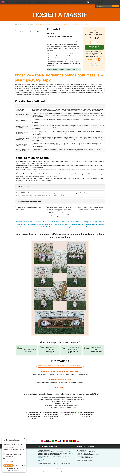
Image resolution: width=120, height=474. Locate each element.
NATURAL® (40, 457)
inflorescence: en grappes (24, 222)
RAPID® (40, 460)
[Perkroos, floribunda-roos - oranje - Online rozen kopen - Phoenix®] (67, 441)
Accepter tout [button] (8, 465)
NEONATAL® (41, 465)
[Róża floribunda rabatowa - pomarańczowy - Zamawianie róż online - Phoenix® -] (45, 441)
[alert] (14, 454)
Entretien (54, 2)
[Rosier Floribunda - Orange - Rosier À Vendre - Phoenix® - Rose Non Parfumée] (64, 441)
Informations (62, 2)
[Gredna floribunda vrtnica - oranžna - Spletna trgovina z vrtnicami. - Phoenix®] (50, 441)
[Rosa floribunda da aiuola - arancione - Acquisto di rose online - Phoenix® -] (53, 441)
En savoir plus (16, 451)
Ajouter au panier (95, 47)
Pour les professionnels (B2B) (76, 2)
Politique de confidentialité (47, 471)
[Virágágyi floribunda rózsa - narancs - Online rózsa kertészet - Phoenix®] (70, 441)
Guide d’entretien (60, 387)
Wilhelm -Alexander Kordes (93, 227)
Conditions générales (61, 471)
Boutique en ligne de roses (13, 2)
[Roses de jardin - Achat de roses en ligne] (115, 6)
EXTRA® (71, 453)
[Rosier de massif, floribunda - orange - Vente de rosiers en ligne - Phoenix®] (61, 441)
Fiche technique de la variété (26, 187)
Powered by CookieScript (14, 470)
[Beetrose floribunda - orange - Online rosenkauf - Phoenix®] (56, 441)
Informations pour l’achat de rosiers (60, 379)
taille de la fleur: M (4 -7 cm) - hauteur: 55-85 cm (69, 224)
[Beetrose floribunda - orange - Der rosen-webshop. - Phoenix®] (42, 441)
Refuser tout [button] (19, 465)
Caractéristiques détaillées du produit (29, 201)
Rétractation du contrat (74, 471)
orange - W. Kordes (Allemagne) (94, 222)
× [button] (24, 438)
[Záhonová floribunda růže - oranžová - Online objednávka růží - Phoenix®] (78, 441)
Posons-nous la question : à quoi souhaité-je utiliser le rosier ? (60, 372)
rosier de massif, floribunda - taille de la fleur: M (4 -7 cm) (34, 224)
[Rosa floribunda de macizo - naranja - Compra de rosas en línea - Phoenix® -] (75, 441)
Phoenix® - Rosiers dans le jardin (44, 227)
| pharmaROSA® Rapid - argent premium (69, 227)
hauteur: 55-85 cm (41, 222)
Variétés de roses (26, 2)
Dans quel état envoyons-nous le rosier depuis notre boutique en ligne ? (60, 366)
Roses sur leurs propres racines (40, 2)
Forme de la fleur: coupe (57, 222)
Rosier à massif (29, 24)
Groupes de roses (19, 24)
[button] (13, 469)
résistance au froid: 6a (74, 222)
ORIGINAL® (68, 451)
